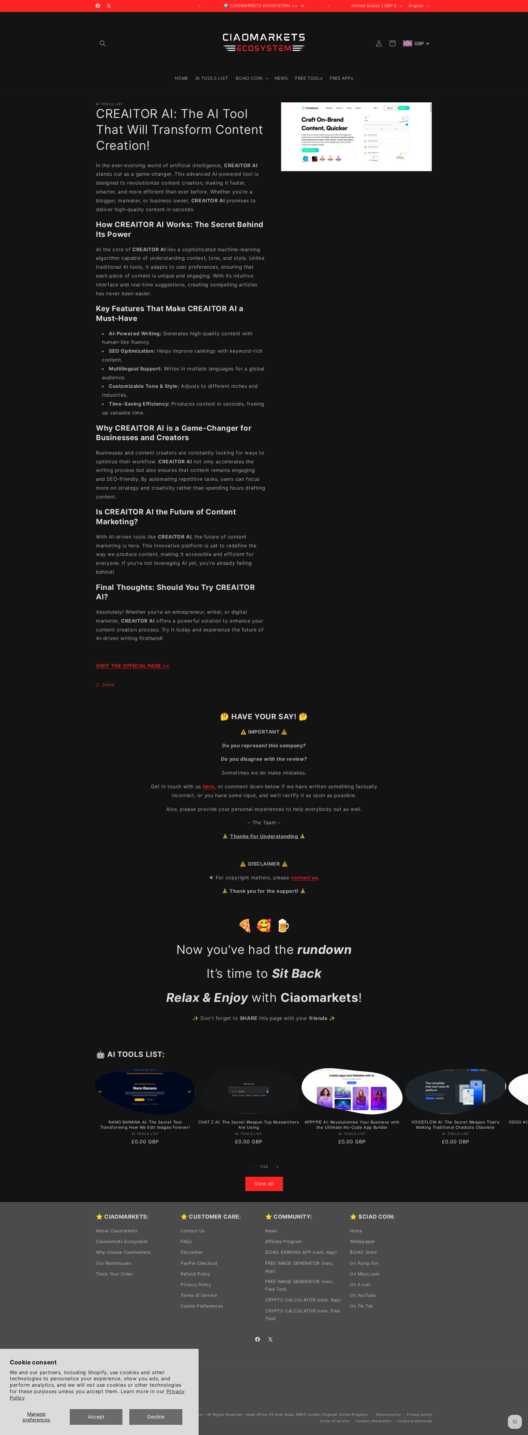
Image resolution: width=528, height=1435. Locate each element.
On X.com (360, 1284)
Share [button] (108, 684)
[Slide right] (277, 1167)
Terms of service (334, 1421)
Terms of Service (199, 1295)
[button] (102, 43)
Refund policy (388, 1414)
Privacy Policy (196, 1284)
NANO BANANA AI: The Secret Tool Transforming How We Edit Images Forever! (145, 1125)
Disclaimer (192, 1252)
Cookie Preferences (202, 1305)
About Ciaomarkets (116, 1230)
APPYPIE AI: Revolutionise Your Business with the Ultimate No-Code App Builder (352, 1125)
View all (264, 1184)
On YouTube (363, 1295)
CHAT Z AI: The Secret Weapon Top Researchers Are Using (248, 1125)
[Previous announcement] (199, 6)
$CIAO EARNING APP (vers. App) (301, 1252)
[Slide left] (250, 1167)
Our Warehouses (113, 1263)
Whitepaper (362, 1241)
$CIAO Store (363, 1252)
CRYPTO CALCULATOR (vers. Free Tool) (302, 1314)
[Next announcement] (329, 6)
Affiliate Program (283, 1241)
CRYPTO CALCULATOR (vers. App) (303, 1299)
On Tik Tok (361, 1305)
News (271, 1230)
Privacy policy (419, 1414)
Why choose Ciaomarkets (123, 1252)
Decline (155, 1417)
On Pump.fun (364, 1263)
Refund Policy (196, 1273)
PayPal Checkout (199, 1263)
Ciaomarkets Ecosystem (122, 1241)
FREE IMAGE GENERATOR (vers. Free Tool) (299, 1285)
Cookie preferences (414, 1421)
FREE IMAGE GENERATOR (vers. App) (299, 1266)
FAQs (186, 1241)
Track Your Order (114, 1273)
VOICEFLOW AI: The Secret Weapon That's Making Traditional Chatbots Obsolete (456, 1125)
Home (356, 1230)
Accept (96, 1417)
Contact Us (193, 1230)
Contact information (373, 1421)
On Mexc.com (365, 1273)
